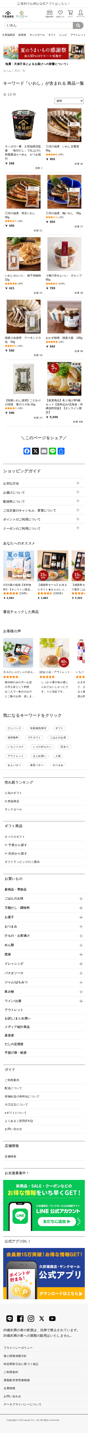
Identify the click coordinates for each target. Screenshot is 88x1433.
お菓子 (9, 917)
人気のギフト (13, 793)
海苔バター (37, 765)
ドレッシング (14, 963)
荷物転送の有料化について (22, 1096)
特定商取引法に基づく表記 (21, 1364)
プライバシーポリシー (18, 1347)
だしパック (14, 728)
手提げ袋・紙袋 (15, 1052)
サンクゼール (37, 34)
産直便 (22, 34)
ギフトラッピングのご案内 (22, 861)
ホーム (7, 70)
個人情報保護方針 (15, 1356)
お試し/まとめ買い (18, 1018)
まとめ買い (39, 756)
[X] (35, 452)
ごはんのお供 (58, 737)
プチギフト (34, 737)
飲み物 (9, 991)
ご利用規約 (11, 1372)
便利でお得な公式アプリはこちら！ (44, 3)
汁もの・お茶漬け (17, 935)
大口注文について (16, 1104)
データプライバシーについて (22, 1404)
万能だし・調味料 (17, 907)
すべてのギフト (15, 836)
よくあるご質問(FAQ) (19, 1120)
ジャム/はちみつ (16, 982)
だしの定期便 (14, 1044)
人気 (58, 756)
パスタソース (14, 973)
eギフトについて (16, 1112)
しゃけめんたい (42, 746)
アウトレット (78, 34)
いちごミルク (16, 746)
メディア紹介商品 (17, 1026)
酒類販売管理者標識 (17, 1380)
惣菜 (8, 954)
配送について (13, 1088)
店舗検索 (10, 1156)
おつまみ (58, 765)
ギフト (52, 34)
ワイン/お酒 (13, 1001)
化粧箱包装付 (38, 728)
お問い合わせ (13, 1129)
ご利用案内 (12, 1080)
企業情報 (9, 1388)
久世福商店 (8, 34)
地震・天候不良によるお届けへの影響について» (36, 64)
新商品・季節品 (15, 889)
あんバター (14, 765)
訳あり (65, 746)
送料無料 (13, 737)
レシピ (63, 34)
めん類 (9, 945)
